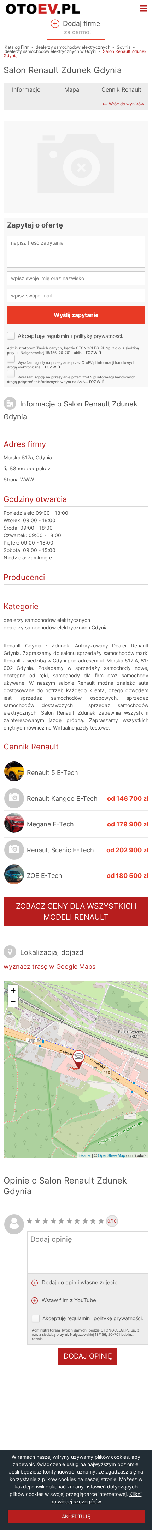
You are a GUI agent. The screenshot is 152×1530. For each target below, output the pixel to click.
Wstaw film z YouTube (68, 1300)
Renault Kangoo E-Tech (62, 798)
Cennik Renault (121, 89)
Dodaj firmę (80, 27)
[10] (101, 1221)
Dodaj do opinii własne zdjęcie (79, 1282)
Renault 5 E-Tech (52, 772)
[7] (77, 1221)
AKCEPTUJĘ (76, 1516)
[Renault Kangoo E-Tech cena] (14, 800)
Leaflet (85, 1155)
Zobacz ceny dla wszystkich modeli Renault (76, 911)
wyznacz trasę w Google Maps (49, 966)
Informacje (26, 89)
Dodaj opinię (88, 1356)
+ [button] (13, 990)
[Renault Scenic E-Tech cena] (14, 851)
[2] (38, 1221)
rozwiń (93, 352)
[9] (93, 1221)
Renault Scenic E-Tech (60, 850)
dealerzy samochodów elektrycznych (47, 620)
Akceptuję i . (73, 343)
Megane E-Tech (50, 824)
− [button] (13, 1001)
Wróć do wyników (126, 103)
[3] (45, 1221)
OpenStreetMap (111, 1155)
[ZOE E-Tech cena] (14, 882)
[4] (53, 1221)
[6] (69, 1221)
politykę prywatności (98, 336)
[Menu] (143, 8)
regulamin (57, 336)
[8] (85, 1221)
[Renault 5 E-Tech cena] (14, 779)
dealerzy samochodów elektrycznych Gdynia (56, 627)
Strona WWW (19, 479)
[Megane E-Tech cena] (14, 831)
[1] (29, 1221)
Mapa (71, 89)
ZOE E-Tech (44, 875)
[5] (61, 1221)
